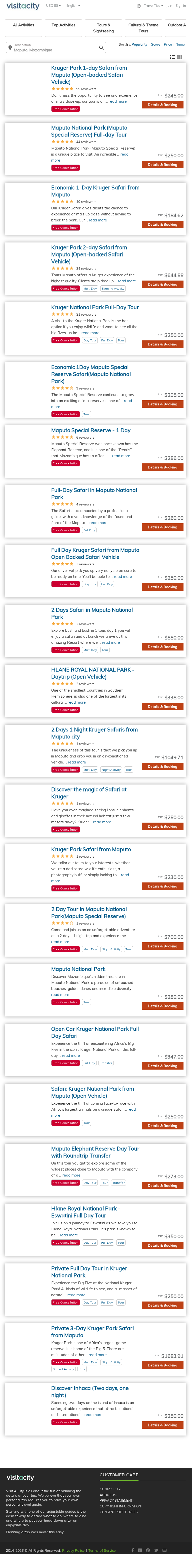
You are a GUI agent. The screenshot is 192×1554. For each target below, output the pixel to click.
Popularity (139, 44)
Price (168, 44)
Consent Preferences (119, 1512)
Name (180, 44)
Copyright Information (120, 1506)
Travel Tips (152, 6)
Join (169, 6)
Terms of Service (102, 1550)
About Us (108, 1495)
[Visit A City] (20, 1478)
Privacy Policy (73, 1550)
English (72, 6)
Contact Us (110, 1489)
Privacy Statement (116, 1500)
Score (155, 44)
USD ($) (52, 6)
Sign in (181, 6)
